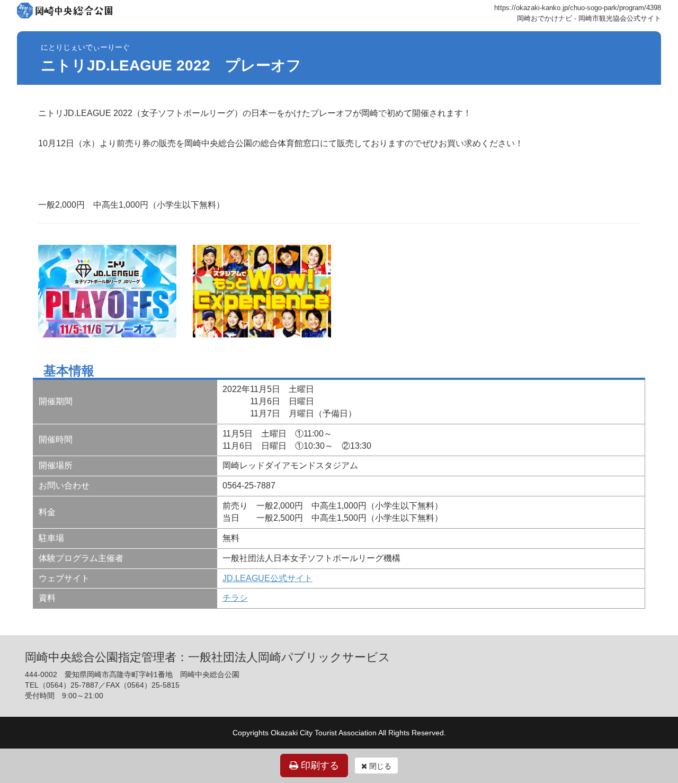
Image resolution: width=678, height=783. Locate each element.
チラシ (235, 597)
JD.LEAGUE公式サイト (267, 578)
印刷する (318, 765)
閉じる (379, 766)
